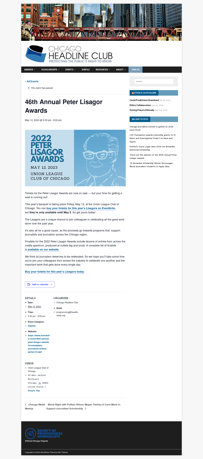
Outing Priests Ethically (142, 110)
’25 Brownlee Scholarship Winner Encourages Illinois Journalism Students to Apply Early (151, 165)
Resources (102, 69)
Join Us (136, 69)
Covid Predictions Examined (144, 100)
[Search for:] (154, 81)
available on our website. (43, 249)
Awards (28, 69)
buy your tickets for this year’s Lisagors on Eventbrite (81, 208)
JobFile (86, 69)
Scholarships (49, 69)
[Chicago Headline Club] (101, 39)
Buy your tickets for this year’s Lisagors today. (54, 271)
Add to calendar (40, 284)
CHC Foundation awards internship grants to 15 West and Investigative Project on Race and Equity (153, 138)
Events (69, 69)
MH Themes (63, 452)
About (119, 69)
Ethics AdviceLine (145, 92)
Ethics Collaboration (140, 105)
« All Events (31, 81)
